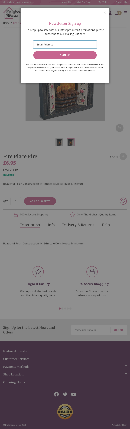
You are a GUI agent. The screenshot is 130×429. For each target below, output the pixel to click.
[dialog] (65, 214)
